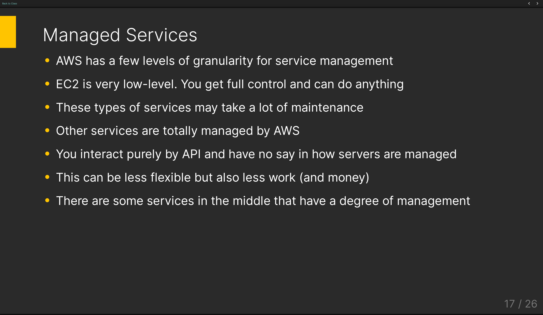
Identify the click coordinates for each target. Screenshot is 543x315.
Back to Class (9, 3)
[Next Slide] (537, 3)
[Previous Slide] (529, 3)
